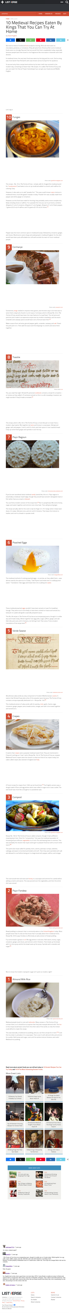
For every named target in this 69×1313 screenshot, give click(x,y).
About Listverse (35, 1302)
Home (32, 1295)
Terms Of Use (16, 1300)
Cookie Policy (9, 1302)
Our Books (34, 1299)
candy (33, 494)
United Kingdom (48, 931)
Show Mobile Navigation (2, 2)
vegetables (26, 840)
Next (64, 13)
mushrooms (13, 186)
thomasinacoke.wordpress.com (55, 491)
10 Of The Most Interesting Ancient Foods (28, 1069)
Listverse (4, 1297)
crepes (17, 753)
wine (32, 425)
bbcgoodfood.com (58, 574)
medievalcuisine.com (58, 692)
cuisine (54, 696)
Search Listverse (36, 1297)
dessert (27, 499)
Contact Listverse (56, 1297)
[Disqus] (34, 1265)
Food (7, 19)
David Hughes (12, 36)
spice (53, 192)
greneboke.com (59, 928)
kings (16, 311)
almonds (32, 1022)
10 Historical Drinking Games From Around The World (50, 1176)
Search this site (67, 2)
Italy (38, 760)
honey (31, 879)
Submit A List (55, 1295)
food (26, 46)
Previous (58, 13)
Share (40, 13)
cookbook (38, 393)
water (49, 583)
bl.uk (62, 389)
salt (55, 323)
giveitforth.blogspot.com (57, 180)
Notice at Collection (7, 1308)
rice (60, 1024)
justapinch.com (59, 307)
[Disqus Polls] (34, 1222)
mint (41, 704)
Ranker (53, 1299)
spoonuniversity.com (58, 1018)
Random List (48, 13)
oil (25, 940)
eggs (23, 608)
